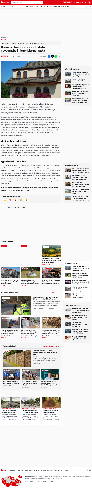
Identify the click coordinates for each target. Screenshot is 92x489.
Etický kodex (28, 470)
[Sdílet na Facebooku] (49, 56)
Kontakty (36, 470)
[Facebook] (82, 2)
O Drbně (20, 470)
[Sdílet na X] (52, 56)
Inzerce (67, 6)
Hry (62, 6)
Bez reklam (67, 2)
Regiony (43, 6)
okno (23, 207)
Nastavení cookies (46, 470)
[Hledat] (41, 2)
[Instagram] (85, 2)
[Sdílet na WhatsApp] (55, 56)
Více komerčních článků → (51, 346)
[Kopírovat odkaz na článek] (59, 56)
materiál (16, 207)
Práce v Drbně (58, 470)
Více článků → (56, 292)
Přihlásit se (77, 2)
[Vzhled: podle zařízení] (89, 2)
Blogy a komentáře (53, 6)
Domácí (36, 6)
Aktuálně (29, 6)
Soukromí (13, 470)
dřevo (9, 207)
